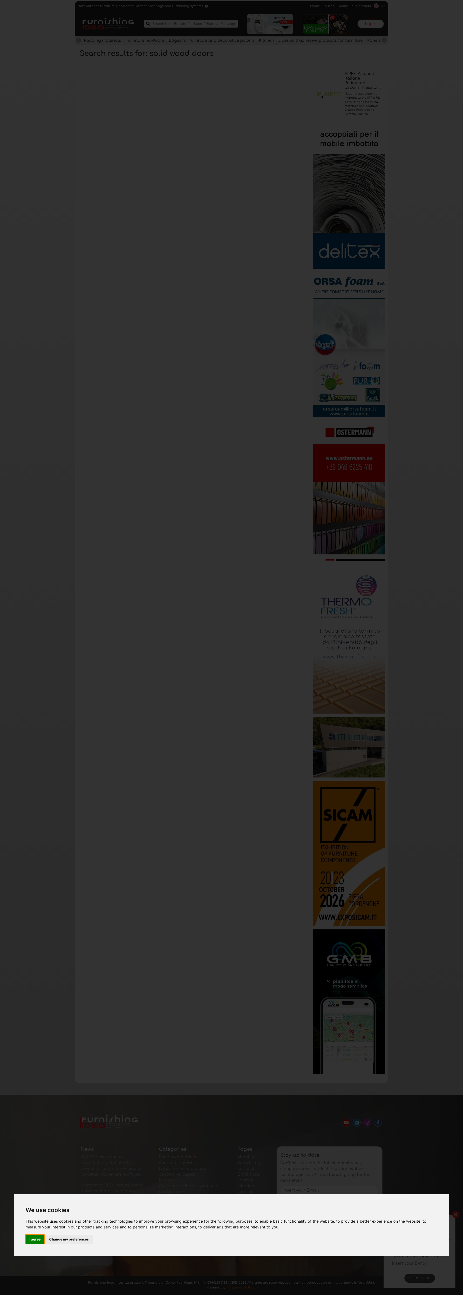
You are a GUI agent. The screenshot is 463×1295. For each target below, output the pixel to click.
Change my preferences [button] (69, 1239)
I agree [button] (35, 1239)
